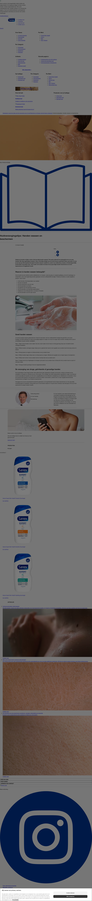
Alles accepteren (70, 896)
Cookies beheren (70, 893)
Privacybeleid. (15, 899)
